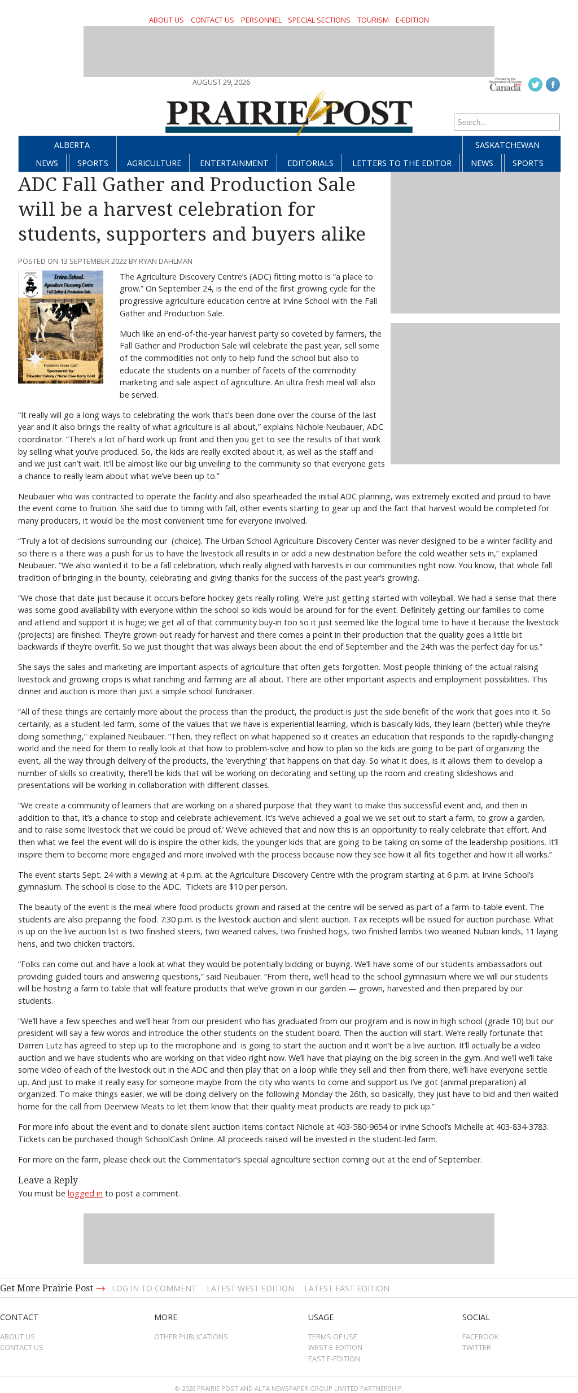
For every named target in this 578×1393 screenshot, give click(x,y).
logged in (85, 1193)
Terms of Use (332, 1336)
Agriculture (154, 163)
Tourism (373, 20)
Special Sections (319, 20)
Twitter (476, 1347)
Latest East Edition (346, 1288)
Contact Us (212, 20)
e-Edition (412, 20)
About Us (166, 20)
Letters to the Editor (402, 163)
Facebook (480, 1336)
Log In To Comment (154, 1288)
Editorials (310, 163)
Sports (92, 163)
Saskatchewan (507, 145)
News (47, 163)
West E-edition (335, 1347)
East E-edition (334, 1358)
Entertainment (234, 163)
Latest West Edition (250, 1288)
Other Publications (191, 1336)
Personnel (261, 20)
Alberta (72, 145)
